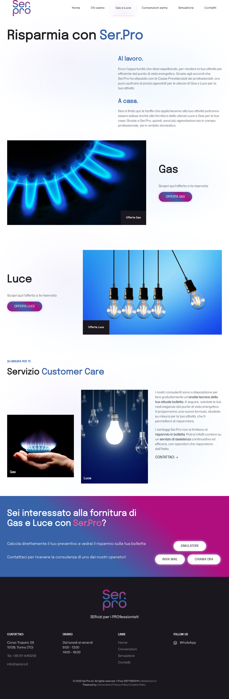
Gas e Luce (123, 7)
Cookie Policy (138, 684)
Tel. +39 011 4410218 (21, 655)
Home (76, 7)
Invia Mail (170, 559)
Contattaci (164, 457)
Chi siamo (98, 7)
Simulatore (186, 7)
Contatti (210, 7)
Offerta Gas (175, 196)
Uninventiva (104, 684)
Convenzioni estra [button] (154, 7)
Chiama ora (204, 559)
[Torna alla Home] (21, 8)
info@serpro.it (17, 664)
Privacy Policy (120, 684)
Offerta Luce (24, 306)
